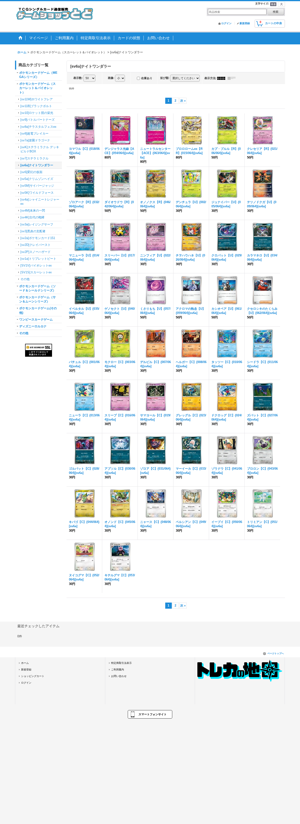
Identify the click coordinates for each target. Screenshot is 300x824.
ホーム (25, 663)
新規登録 (245, 23)
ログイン (226, 23)
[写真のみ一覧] (222, 78)
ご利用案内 (117, 669)
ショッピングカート (32, 676)
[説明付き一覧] (233, 78)
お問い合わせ (119, 676)
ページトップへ (275, 653)
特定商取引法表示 (121, 663)
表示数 (78, 78)
